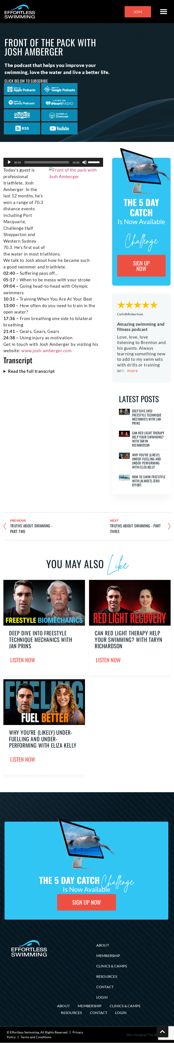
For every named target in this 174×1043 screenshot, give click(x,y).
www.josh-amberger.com (46, 350)
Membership (108, 955)
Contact (105, 987)
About (102, 945)
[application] (53, 162)
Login (102, 997)
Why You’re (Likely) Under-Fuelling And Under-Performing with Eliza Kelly (146, 460)
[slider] (94, 162)
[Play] (9, 162)
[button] (163, 11)
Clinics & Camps (111, 966)
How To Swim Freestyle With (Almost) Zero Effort (149, 480)
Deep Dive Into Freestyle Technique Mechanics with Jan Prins (147, 417)
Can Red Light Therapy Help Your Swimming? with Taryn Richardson (148, 438)
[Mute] (84, 162)
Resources (106, 976)
